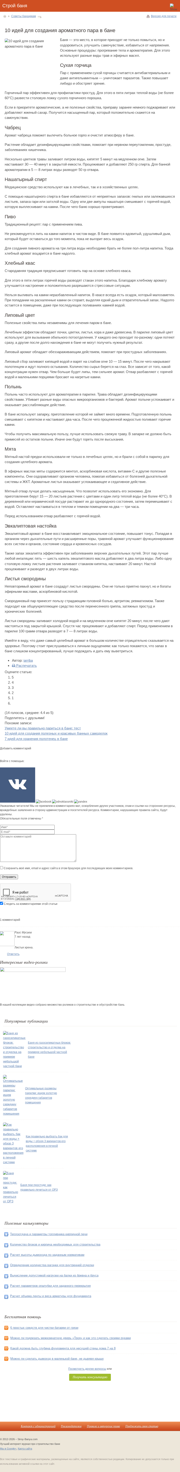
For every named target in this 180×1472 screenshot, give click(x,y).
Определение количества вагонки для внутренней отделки (52, 1265)
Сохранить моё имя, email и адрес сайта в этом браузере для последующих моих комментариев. (68, 868)
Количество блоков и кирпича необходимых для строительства (55, 1244)
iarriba (28, 660)
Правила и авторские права (103, 1426)
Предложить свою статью (141, 1426)
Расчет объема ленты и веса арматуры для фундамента (50, 1296)
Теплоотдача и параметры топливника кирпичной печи (48, 1234)
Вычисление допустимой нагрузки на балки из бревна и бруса (54, 1275)
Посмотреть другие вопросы (87, 1368)
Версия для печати (163, 16)
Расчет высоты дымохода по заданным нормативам (47, 1255)
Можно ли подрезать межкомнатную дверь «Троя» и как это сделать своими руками (70, 1338)
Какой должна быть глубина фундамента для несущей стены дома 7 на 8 (63, 1348)
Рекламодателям (71, 1426)
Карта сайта (25, 1448)
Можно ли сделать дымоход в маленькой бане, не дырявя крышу (57, 1358)
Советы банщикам (23, 16)
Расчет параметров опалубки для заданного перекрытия (50, 1285)
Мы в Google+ (8, 1448)
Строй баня (14, 6)
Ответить (13, 954)
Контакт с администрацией (38, 1426)
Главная (5, 16)
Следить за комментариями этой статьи (30, 904)
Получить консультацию (90, 1377)
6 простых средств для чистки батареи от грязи (44, 1327)
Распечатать (26, 666)
